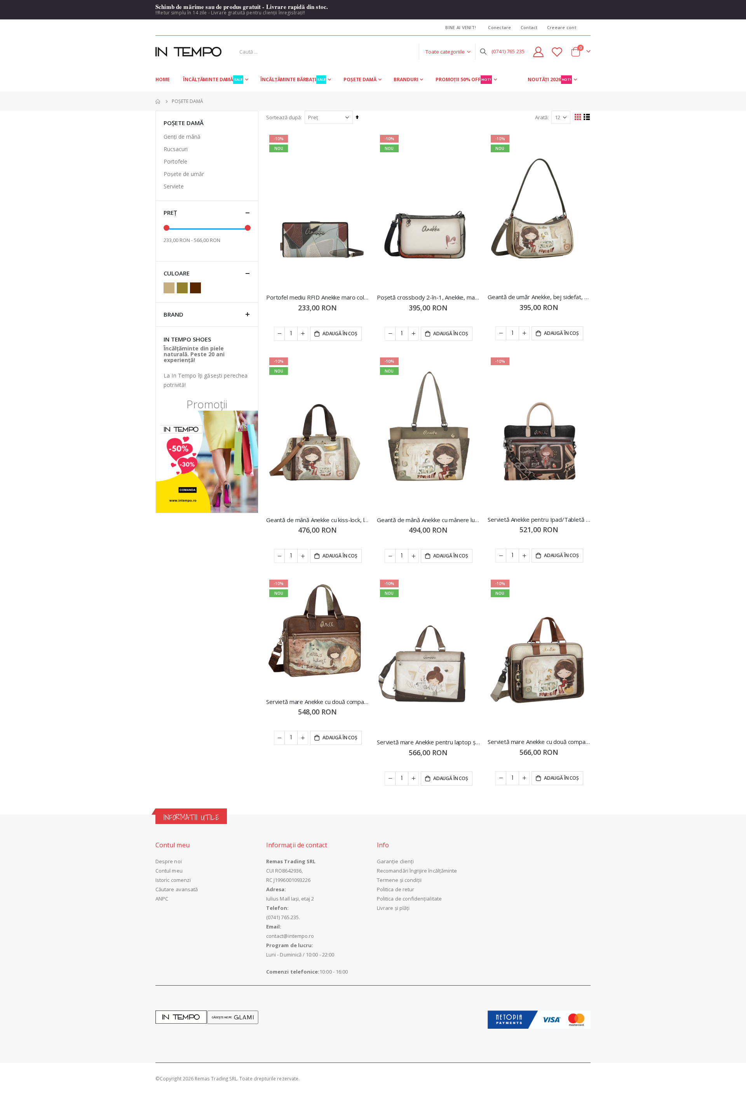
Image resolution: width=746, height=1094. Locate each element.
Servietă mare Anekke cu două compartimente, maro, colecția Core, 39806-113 (317, 702)
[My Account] (538, 52)
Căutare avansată (176, 889)
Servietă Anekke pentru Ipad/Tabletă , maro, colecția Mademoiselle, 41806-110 (539, 519)
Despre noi (168, 861)
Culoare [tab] (177, 273)
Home (158, 101)
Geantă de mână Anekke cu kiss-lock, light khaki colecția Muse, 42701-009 (317, 520)
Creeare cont (561, 27)
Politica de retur (395, 889)
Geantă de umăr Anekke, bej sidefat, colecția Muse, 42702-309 (539, 297)
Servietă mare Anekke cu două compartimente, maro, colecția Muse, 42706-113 (539, 742)
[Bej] (170, 287)
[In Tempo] (188, 52)
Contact (529, 27)
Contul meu (169, 870)
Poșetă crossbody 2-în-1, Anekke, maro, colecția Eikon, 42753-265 (428, 297)
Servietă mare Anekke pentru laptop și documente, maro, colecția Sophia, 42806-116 (428, 742)
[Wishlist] (557, 52)
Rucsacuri (176, 149)
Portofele (175, 161)
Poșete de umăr (184, 174)
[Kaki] (183, 287)
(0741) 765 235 (508, 51)
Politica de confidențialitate (409, 898)
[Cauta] (483, 52)
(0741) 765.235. (283, 917)
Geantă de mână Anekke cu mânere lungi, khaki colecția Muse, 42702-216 (428, 520)
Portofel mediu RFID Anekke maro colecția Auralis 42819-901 (317, 297)
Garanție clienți (395, 861)
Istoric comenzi (173, 879)
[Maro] (196, 287)
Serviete (174, 186)
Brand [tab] (173, 314)
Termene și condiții (399, 879)
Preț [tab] (170, 212)
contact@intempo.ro (290, 935)
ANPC (161, 898)
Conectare (499, 27)
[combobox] (362, 52)
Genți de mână (182, 136)
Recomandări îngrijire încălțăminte (417, 870)
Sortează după (283, 117)
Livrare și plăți (393, 907)
